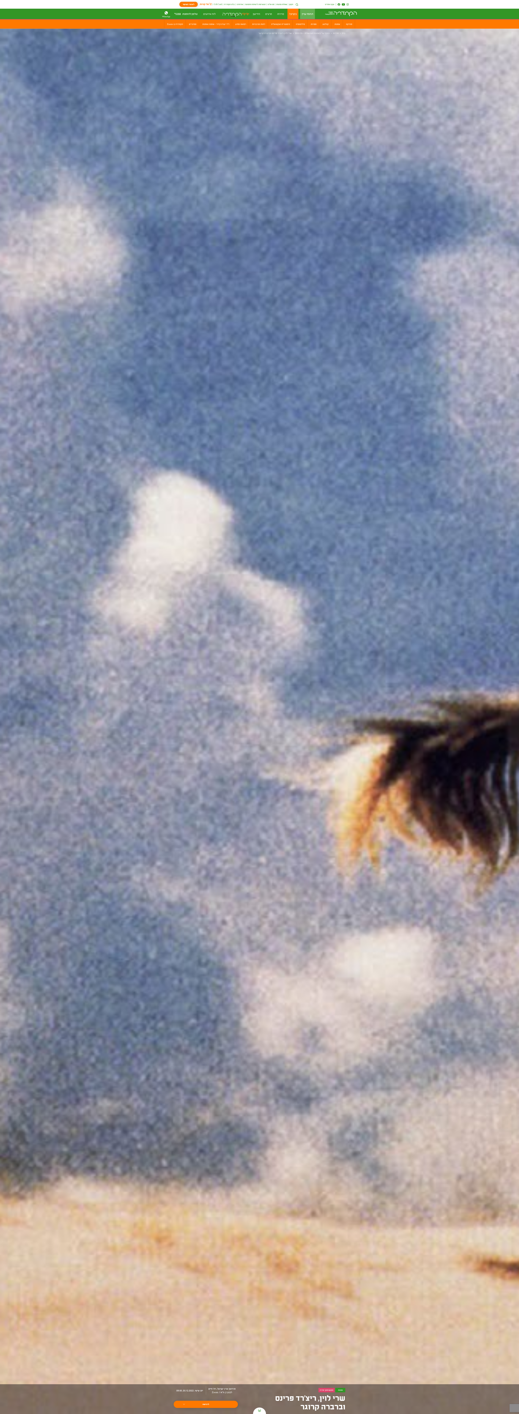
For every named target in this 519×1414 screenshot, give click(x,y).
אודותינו (240, 4)
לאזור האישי (188, 4)
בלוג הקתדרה (229, 4)
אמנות (340, 1390)
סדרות (336, 33)
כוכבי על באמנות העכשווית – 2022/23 (312, 33)
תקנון (291, 4)
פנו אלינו (271, 4)
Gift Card (218, 4)
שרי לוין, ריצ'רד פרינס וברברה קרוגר (275, 33)
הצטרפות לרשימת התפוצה (255, 4)
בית (343, 33)
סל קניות (204, 4)
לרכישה (205, 1404)
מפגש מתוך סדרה (326, 1390)
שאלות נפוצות (281, 4)
